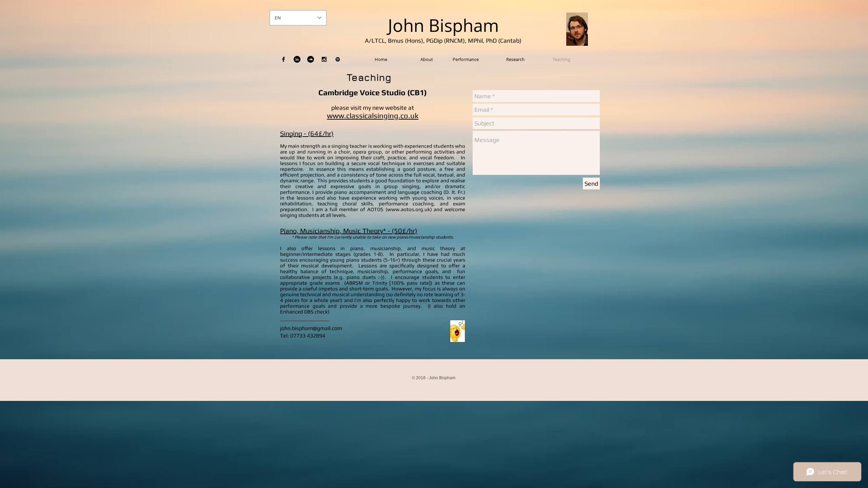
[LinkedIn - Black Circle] (297, 59)
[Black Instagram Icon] (324, 59)
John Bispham (443, 25)
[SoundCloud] (310, 59)
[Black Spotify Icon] (337, 59)
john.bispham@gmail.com (311, 328)
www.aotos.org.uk (408, 209)
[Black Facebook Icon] (283, 59)
